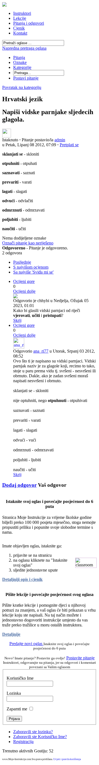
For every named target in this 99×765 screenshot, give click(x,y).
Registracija (23, 741)
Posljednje (22, 262)
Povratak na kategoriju (21, 87)
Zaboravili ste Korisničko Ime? (40, 736)
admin (59, 139)
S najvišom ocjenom (30, 267)
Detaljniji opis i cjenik (22, 579)
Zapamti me (17, 709)
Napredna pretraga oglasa (24, 48)
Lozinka (14, 693)
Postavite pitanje (80, 658)
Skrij (17, 320)
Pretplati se (69, 144)
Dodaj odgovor (19, 485)
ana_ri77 (40, 351)
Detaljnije (11, 634)
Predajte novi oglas (26, 643)
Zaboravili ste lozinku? (33, 731)
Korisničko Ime (20, 678)
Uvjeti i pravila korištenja (67, 759)
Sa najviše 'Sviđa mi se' (33, 272)
